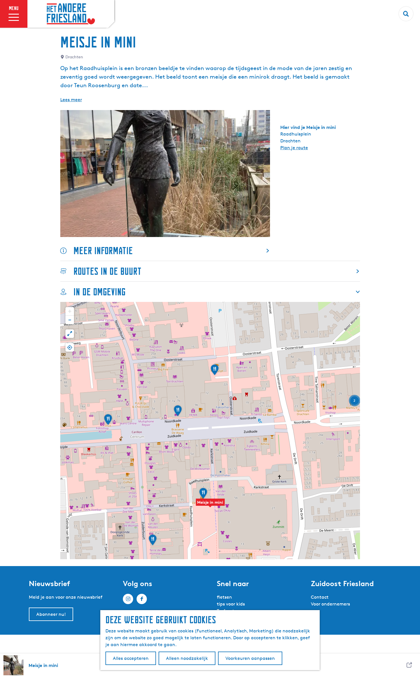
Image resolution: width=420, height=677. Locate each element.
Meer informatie (103, 250)
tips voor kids (231, 604)
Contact (320, 597)
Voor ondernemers (330, 604)
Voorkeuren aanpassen (250, 658)
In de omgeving (99, 291)
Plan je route (294, 147)
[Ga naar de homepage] (71, 14)
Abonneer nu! (51, 614)
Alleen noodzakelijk (187, 658)
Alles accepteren (131, 658)
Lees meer (71, 99)
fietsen (224, 597)
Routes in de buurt (107, 271)
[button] (210, 505)
